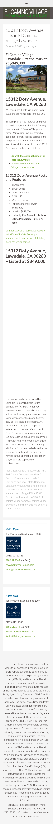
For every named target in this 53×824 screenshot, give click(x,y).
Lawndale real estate (16, 489)
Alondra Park (24, 470)
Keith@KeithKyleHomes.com (21, 569)
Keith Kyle (16, 485)
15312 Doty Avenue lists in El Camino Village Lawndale (25, 35)
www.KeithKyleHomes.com (20, 565)
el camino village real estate (30, 504)
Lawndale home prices (34, 485)
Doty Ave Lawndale (29, 474)
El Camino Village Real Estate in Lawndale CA (26, 13)
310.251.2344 (13, 560)
